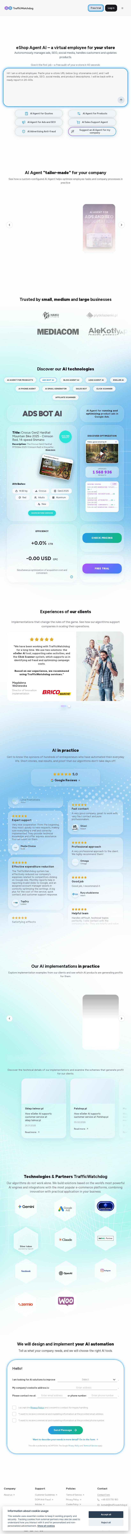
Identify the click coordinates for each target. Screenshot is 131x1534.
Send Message (63, 1430)
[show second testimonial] (69, 706)
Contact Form (103, 1495)
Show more (50, 450)
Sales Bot (81, 389)
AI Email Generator (56, 389)
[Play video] (112, 1000)
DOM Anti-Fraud (43, 1499)
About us (8, 1495)
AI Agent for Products (20, 380)
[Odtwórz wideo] (99, 225)
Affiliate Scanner (65, 397)
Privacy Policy (37, 1407)
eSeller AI (118, 380)
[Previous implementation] (9, 1018)
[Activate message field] (121, 100)
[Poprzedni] (9, 225)
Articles (38, 1504)
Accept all (106, 1514)
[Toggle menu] (122, 8)
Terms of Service (90, 1446)
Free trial (96, 8)
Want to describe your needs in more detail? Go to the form (64, 1439)
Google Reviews (66, 780)
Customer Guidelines (45, 1495)
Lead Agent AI (96, 380)
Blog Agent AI (71, 380)
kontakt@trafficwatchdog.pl (114, 1505)
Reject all (106, 1522)
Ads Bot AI (48, 380)
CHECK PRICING (102, 537)
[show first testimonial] (64, 706)
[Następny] (121, 225)
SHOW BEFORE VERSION (42, 513)
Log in (111, 8)
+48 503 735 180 (109, 1499)
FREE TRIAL (102, 568)
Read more (30, 1132)
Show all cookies (46, 1526)
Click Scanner (104, 389)
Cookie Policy (72, 1504)
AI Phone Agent (27, 389)
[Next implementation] (121, 1018)
